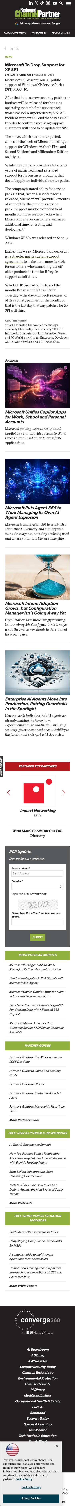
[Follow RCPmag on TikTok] (42, 4)
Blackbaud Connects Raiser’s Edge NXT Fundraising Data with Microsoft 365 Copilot (36, 1010)
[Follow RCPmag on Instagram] (48, 4)
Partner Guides (37, 1045)
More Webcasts (20, 1203)
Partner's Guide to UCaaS (26, 1084)
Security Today (37, 1418)
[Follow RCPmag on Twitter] (36, 3)
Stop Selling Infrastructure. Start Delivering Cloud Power (31, 1174)
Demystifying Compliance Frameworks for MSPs (35, 1243)
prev (8, 792)
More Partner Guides (24, 1120)
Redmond (37, 1413)
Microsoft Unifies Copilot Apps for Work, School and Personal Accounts (35, 417)
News (8, 56)
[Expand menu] (68, 4)
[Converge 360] (37, 1321)
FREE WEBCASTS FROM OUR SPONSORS (37, 1133)
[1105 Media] (37, 1333)
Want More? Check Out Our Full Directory (37, 833)
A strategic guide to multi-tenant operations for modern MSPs (31, 1257)
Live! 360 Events (37, 1384)
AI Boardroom (38, 1349)
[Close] (56, 1445)
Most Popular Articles (37, 955)
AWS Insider (37, 1361)
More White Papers (23, 1286)
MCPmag (37, 1390)
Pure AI (37, 1407)
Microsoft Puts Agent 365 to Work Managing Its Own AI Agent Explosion (33, 513)
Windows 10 (39, 33)
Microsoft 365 (61, 33)
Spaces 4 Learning (38, 1424)
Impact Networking (38, 811)
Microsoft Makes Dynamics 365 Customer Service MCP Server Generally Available (36, 1028)
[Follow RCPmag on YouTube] (55, 3)
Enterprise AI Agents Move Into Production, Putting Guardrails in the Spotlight (36, 704)
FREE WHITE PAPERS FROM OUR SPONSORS (37, 1218)
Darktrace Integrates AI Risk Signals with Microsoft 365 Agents (36, 980)
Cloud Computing (15, 33)
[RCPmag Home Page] (38, 10)
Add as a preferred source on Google (40, 23)
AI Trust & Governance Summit (30, 1145)
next (63, 792)
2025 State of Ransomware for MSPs (33, 1232)
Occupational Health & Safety (37, 1401)
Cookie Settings (31, 1487)
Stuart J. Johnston (19, 75)
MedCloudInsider (37, 1395)
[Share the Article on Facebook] (4, 48)
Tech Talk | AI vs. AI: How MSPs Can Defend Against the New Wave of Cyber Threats (36, 1190)
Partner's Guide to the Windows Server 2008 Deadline (35, 1060)
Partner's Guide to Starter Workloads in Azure (35, 1095)
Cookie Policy (24, 1479)
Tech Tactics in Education (37, 1436)
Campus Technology (37, 1373)
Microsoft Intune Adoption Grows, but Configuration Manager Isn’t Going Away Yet (35, 609)
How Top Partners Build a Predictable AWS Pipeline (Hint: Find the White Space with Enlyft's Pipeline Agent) (37, 1158)
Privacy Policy (38, 894)
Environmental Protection (37, 1378)
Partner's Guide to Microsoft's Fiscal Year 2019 (37, 1109)
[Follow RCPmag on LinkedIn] (31, 4)
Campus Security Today (37, 1367)
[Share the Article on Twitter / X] (16, 48)
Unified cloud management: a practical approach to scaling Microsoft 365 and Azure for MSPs (35, 1273)
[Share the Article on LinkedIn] (10, 48)
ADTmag (37, 1355)
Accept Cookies (31, 1498)
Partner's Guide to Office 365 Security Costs (35, 1073)
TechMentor (37, 1430)
